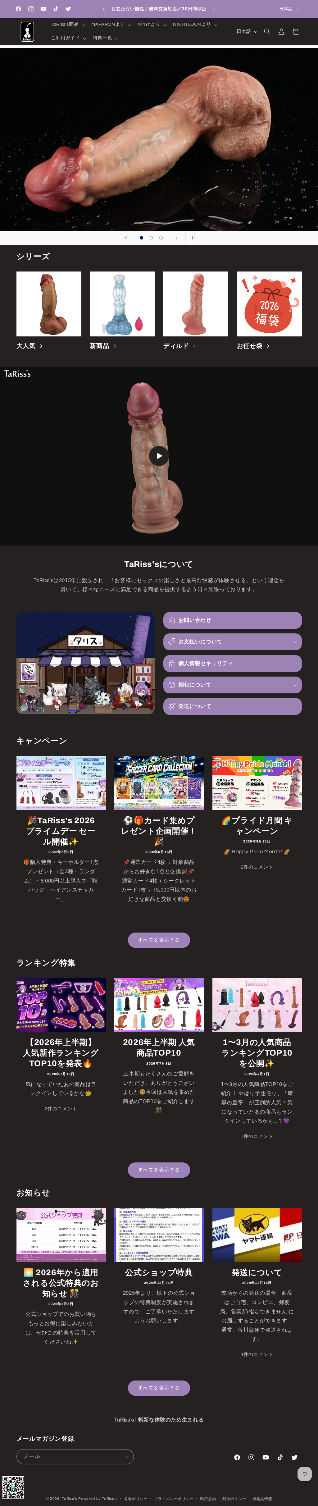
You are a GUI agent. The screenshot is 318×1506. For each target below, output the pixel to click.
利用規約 (208, 1499)
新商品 (99, 346)
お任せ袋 (250, 346)
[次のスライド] (177, 238)
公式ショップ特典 (159, 1272)
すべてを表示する (159, 940)
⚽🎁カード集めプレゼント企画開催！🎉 (159, 831)
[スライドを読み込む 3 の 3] (161, 238)
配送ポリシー (234, 1499)
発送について (257, 1272)
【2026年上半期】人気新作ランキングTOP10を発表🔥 (61, 1053)
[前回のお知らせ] (104, 9)
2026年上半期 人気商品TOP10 (159, 1047)
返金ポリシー (136, 1499)
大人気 (26, 346)
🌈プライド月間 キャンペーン (257, 826)
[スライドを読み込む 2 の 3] (151, 238)
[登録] (126, 1456)
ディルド (176, 346)
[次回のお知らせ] (214, 9)
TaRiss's (69, 1498)
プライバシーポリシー (173, 1499)
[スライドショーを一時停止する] (192, 238)
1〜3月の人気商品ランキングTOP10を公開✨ (257, 1053)
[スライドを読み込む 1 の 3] (142, 238)
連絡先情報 (262, 1499)
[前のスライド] (126, 238)
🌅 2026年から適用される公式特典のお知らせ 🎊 (61, 1283)
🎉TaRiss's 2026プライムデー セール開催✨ (61, 831)
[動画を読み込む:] (159, 456)
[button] (67, 25)
